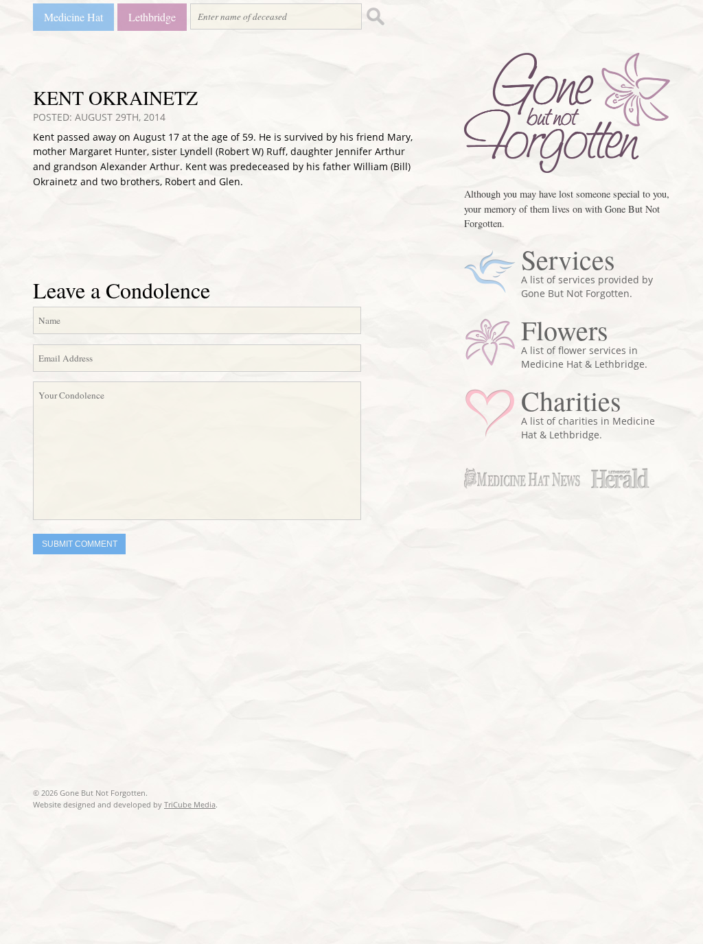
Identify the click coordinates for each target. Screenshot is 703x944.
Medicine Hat (73, 17)
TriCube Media (190, 804)
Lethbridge (152, 17)
